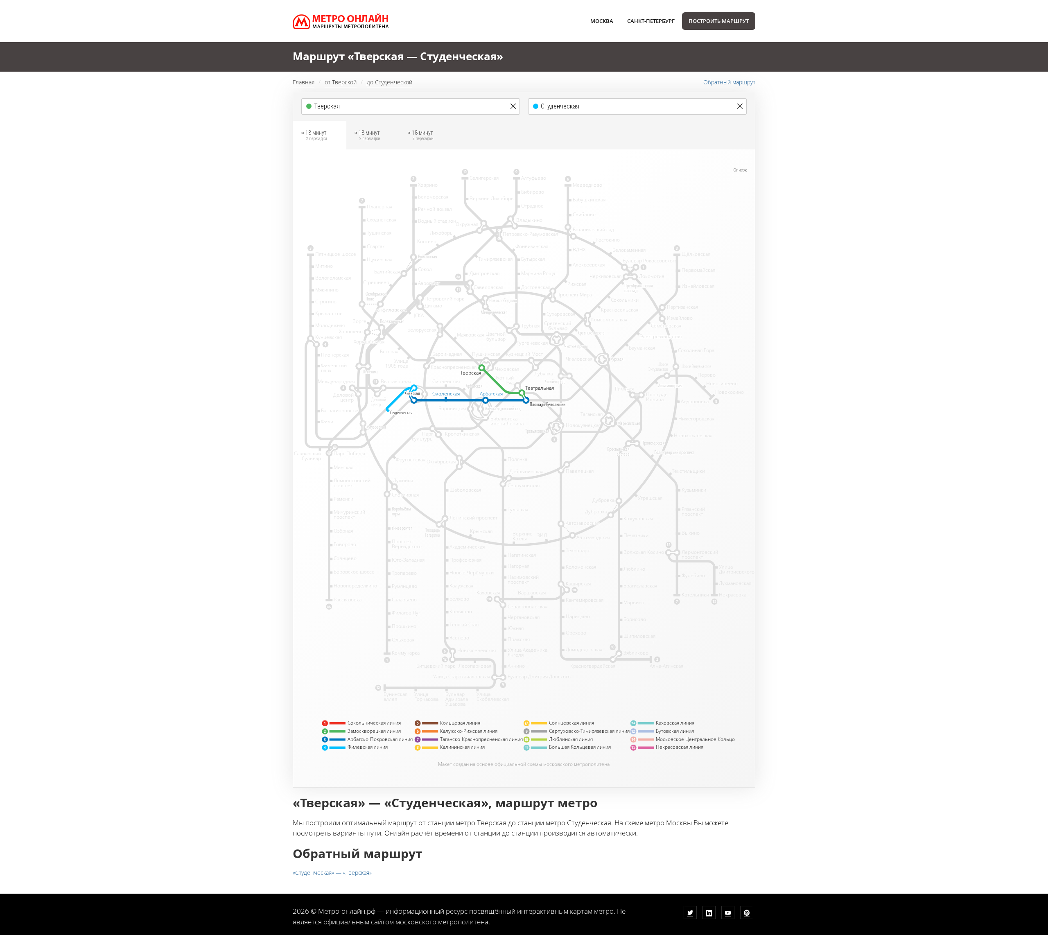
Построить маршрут (719, 21)
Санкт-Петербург (651, 21)
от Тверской (341, 82)
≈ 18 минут (314, 135)
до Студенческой (389, 82)
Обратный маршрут (729, 82)
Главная (303, 82)
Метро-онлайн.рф (346, 911)
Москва (601, 21)
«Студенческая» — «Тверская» (332, 872)
